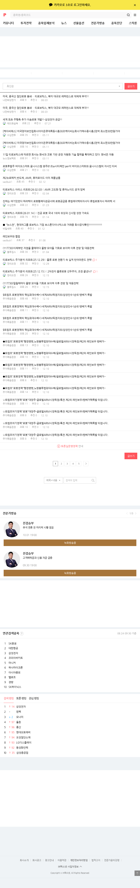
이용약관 (62, 860)
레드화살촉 (12, 123)
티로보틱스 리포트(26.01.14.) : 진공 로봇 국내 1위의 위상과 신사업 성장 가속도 (46, 213)
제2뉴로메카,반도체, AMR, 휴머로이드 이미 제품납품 (31, 178)
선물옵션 (78, 23)
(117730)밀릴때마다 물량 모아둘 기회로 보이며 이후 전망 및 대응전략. (41, 283)
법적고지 (96, 860)
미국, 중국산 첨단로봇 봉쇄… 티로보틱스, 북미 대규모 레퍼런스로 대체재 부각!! (46, 96)
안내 (72, 446)
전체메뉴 (136, 15)
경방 (11, 682)
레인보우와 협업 (11, 236)
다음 (135, 513)
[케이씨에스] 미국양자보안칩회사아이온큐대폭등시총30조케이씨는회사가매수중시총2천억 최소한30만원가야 (61, 131)
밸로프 (12, 677)
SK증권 (12, 643)
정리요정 (11, 193)
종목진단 (116, 23)
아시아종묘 (14, 672)
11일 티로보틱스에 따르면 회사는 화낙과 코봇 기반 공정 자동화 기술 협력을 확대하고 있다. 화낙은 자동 (58, 154)
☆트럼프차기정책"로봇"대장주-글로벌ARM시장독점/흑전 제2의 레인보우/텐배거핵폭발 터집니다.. (56, 399)
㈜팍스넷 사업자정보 (68, 866)
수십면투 (11, 135)
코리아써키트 (16, 657)
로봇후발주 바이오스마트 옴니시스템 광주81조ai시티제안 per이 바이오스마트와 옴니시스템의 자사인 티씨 (60, 166)
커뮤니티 (8, 23)
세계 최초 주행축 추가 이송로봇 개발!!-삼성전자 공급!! (32, 119)
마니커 (12, 662)
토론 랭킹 (21, 698)
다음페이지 (85, 463)
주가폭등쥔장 (9, 298)
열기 (137, 873)
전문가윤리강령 (111, 860)
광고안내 (49, 860)
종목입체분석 (46, 23)
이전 (127, 513)
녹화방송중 (70, 542)
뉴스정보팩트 (9, 158)
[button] (63, 86)
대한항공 (13, 648)
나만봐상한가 (9, 100)
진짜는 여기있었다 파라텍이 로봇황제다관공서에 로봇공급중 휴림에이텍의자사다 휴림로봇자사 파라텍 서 (59, 201)
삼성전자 (13, 653)
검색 (128, 15)
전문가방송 (98, 23)
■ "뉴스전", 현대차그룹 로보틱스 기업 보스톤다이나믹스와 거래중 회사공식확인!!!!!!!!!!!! (52, 224)
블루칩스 (11, 252)
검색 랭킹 (9, 698)
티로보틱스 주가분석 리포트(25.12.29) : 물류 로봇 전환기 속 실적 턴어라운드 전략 (47, 259)
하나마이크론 (16, 667)
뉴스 (64, 23)
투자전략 (26, 23)
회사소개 (24, 860)
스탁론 (133, 23)
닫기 (134, 4)
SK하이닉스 (15, 686)
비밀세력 (7, 228)
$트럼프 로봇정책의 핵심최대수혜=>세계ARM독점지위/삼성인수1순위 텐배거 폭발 (47, 294)
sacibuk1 (7, 181)
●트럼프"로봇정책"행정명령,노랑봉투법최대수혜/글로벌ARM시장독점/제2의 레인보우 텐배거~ (54, 341)
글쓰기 (131, 86)
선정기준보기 (22, 633)
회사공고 (36, 860)
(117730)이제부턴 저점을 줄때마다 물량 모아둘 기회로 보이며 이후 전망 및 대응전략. (49, 248)
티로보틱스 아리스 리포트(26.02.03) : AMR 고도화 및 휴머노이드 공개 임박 (44, 189)
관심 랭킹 (34, 698)
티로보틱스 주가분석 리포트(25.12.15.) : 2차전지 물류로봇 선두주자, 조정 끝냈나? (47, 271)
